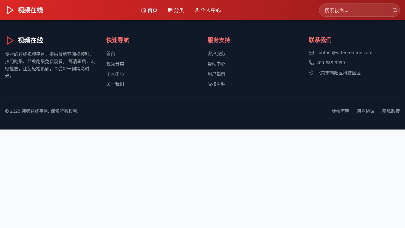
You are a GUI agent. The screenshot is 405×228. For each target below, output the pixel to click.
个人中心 (115, 74)
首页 (110, 53)
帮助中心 (216, 63)
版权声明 (216, 84)
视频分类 (115, 63)
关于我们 (115, 84)
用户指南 (216, 74)
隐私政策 (391, 111)
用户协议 (366, 111)
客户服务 (216, 53)
